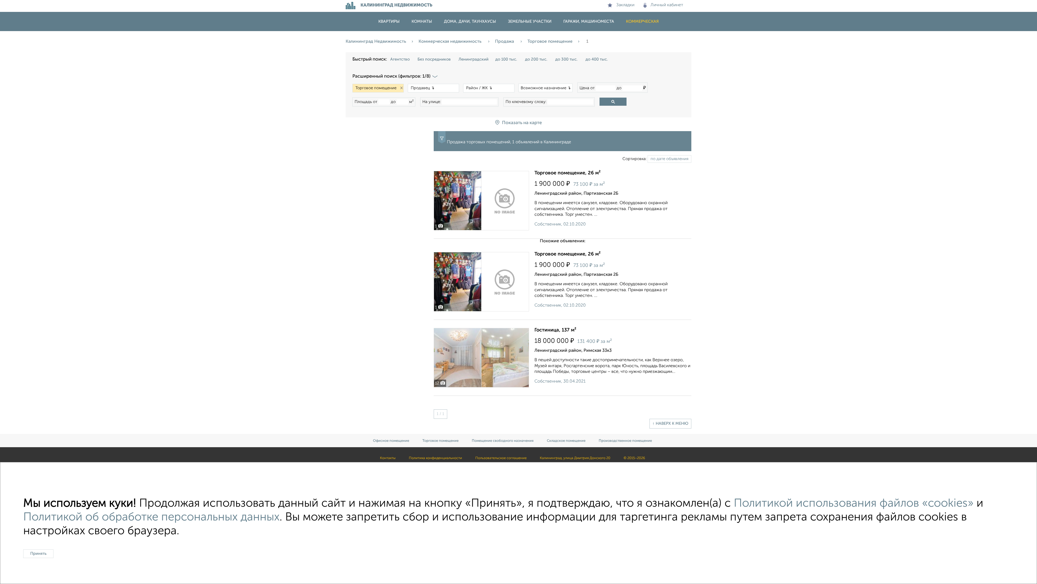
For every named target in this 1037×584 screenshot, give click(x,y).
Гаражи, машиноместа (588, 21)
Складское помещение (566, 441)
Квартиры (389, 21)
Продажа (505, 41)
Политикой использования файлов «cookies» (854, 503)
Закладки (625, 5)
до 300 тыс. (566, 59)
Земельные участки (529, 21)
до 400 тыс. (596, 59)
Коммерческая (642, 21)
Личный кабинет (667, 5)
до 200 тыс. (536, 59)
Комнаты (422, 21)
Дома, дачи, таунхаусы (470, 21)
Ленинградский (474, 59)
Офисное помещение (391, 441)
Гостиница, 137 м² (555, 330)
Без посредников (434, 59)
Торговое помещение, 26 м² (567, 173)
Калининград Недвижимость (376, 41)
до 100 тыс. (506, 59)
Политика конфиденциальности (435, 458)
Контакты (388, 458)
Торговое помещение (550, 41)
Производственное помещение (625, 441)
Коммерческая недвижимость (451, 41)
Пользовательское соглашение (501, 458)
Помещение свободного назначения (503, 441)
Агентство (400, 59)
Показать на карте (522, 123)
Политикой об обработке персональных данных (151, 517)
